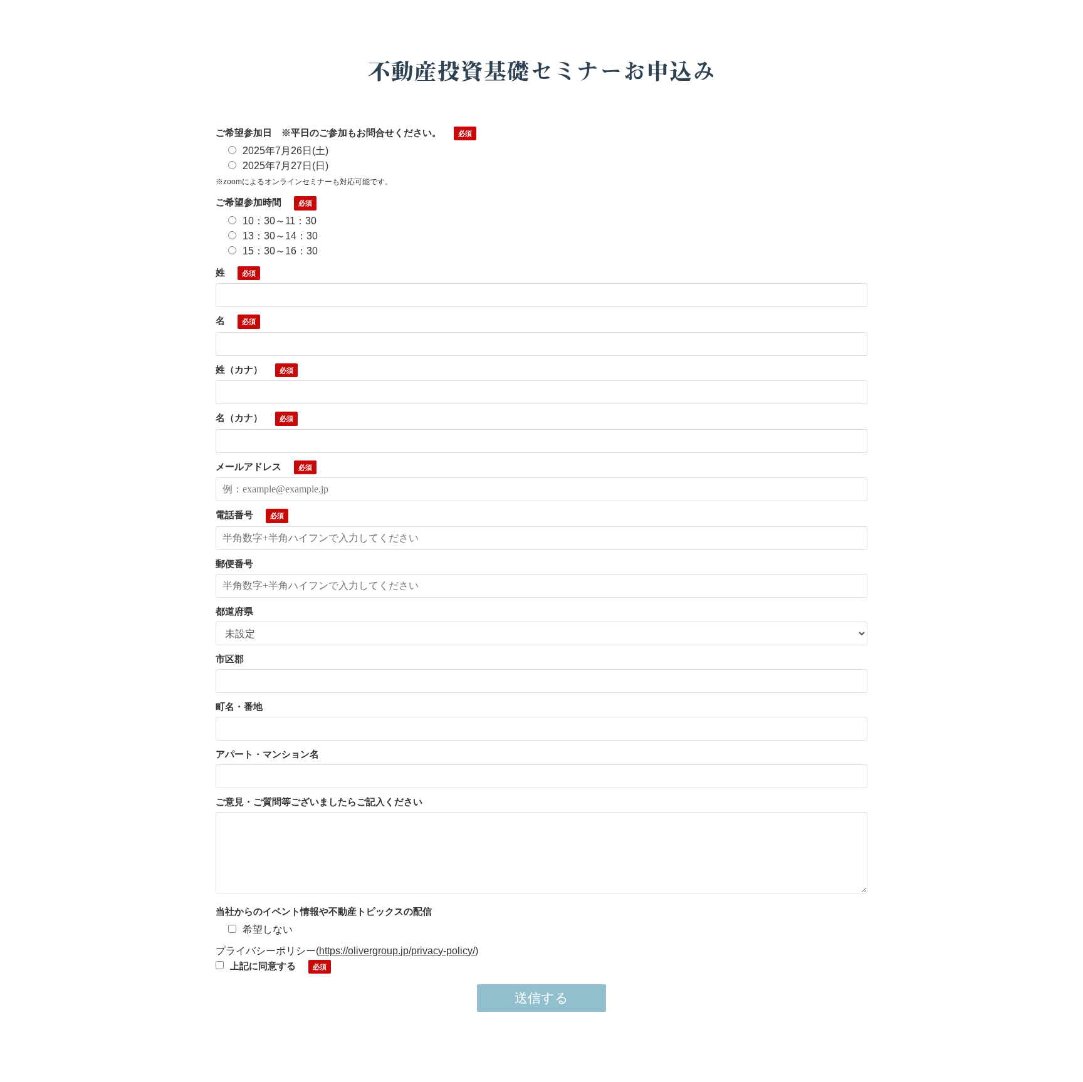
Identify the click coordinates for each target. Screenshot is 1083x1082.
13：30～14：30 (280, 236)
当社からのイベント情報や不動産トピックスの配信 (324, 911)
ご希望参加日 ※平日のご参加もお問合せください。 (328, 132)
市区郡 (230, 658)
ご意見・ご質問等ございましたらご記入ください (319, 801)
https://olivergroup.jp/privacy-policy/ (397, 950)
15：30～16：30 (280, 251)
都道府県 (234, 611)
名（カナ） (239, 417)
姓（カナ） (239, 369)
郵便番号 (234, 563)
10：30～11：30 (280, 221)
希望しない (268, 929)
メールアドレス (248, 466)
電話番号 (234, 514)
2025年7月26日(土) (285, 150)
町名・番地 (239, 706)
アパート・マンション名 (267, 754)
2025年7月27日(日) (285, 165)
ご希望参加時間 (248, 202)
